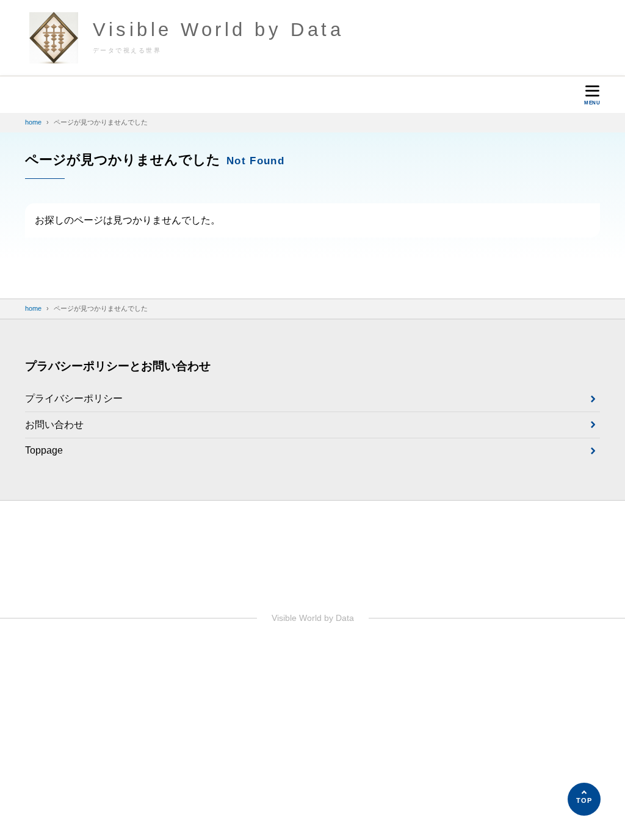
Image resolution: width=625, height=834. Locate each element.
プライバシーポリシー (74, 398)
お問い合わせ (54, 424)
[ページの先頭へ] (584, 799)
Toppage (44, 450)
